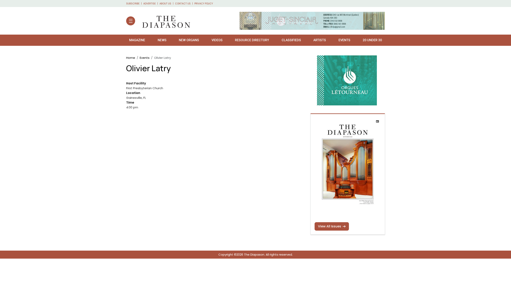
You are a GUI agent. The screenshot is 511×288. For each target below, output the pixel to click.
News (162, 40)
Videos (217, 40)
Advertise (149, 3)
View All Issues (329, 226)
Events (344, 40)
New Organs (189, 40)
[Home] (164, 21)
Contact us (183, 3)
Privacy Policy (203, 3)
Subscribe (133, 3)
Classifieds (291, 40)
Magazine (137, 40)
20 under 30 (372, 40)
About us (165, 3)
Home (130, 58)
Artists (319, 40)
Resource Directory (252, 40)
